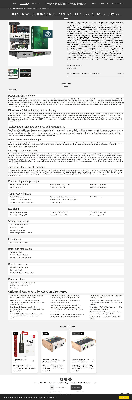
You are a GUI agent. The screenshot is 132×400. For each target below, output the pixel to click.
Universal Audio (77, 65)
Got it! (124, 397)
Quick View (24, 352)
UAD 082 (64, 361)
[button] (107, 3)
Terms (62, 394)
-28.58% (45, 334)
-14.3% (16, 334)
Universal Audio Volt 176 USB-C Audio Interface (51, 361)
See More (120, 73)
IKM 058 (33, 361)
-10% (82, 334)
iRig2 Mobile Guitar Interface (20, 361)
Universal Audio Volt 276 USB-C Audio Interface (80, 361)
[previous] (11, 44)
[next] (50, 44)
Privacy (69, 394)
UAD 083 (93, 360)
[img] (83, 344)
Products (15, 8)
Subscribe (76, 387)
